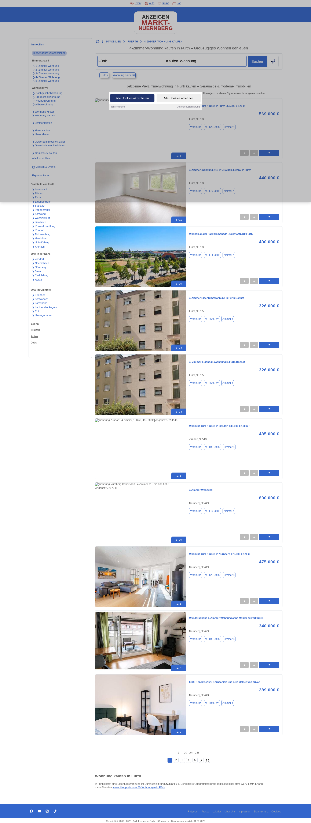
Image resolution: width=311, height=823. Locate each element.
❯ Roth (36, 311)
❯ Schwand (39, 214)
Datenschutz (261, 811)
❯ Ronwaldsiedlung (43, 226)
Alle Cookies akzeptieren (132, 98)
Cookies (276, 811)
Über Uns (229, 811)
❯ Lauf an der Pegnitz (44, 307)
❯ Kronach (38, 246)
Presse (205, 811)
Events (35, 323)
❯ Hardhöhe (39, 238)
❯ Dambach (39, 222)
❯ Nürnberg (39, 267)
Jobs (34, 342)
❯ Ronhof (37, 230)
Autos (34, 336)
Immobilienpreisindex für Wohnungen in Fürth (139, 787)
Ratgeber (193, 811)
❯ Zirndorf (38, 259)
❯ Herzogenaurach (43, 315)
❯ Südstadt (38, 205)
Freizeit (35, 329)
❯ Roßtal (37, 279)
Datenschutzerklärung (188, 106)
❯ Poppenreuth (41, 209)
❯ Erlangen (38, 295)
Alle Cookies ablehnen (179, 98)
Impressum (244, 811)
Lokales (217, 811)
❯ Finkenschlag (41, 234)
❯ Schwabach (40, 299)
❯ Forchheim (39, 303)
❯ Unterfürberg (41, 242)
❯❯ (207, 760)
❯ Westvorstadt (41, 218)
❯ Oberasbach (40, 263)
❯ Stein (36, 271)
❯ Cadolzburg (40, 275)
